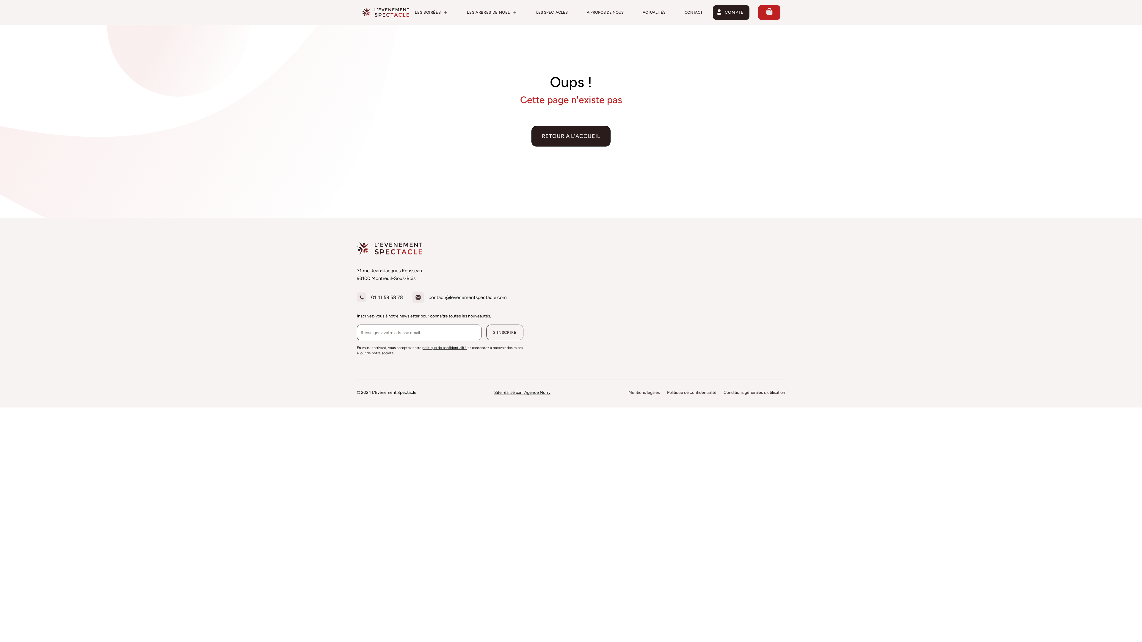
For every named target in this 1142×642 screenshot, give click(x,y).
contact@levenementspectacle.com (468, 297)
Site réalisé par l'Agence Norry (522, 392)
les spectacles (552, 12)
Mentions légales (644, 392)
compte (734, 12)
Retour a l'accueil (571, 136)
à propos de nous (605, 12)
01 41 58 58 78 (387, 297)
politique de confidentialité (444, 348)
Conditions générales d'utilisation (754, 392)
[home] (385, 12)
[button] (431, 12)
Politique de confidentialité (691, 392)
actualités (654, 12)
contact (693, 12)
